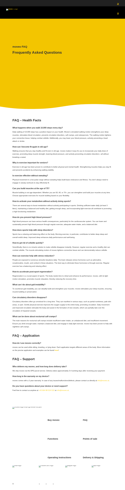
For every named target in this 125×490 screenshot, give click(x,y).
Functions (53, 439)
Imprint (42, 484)
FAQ (85, 420)
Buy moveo (53, 420)
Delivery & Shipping (93, 457)
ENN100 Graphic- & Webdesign (26, 484)
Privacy (49, 484)
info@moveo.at (103, 380)
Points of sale (90, 439)
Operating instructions (59, 457)
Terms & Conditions (61, 484)
